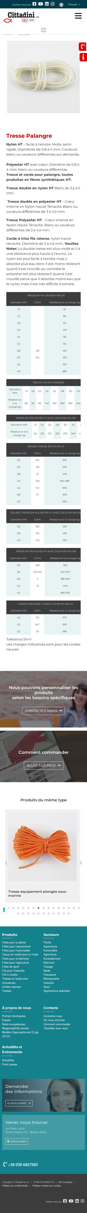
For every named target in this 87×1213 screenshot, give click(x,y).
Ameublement (52, 958)
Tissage (48, 966)
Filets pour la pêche (14, 942)
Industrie (49, 983)
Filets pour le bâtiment (15, 958)
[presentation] (6, 863)
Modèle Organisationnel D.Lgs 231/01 (20, 1034)
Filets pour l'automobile (16, 950)
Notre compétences (13, 1024)
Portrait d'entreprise (14, 1016)
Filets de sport (10, 966)
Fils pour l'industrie (13, 970)
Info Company (65, 1182)
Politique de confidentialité (15, 1185)
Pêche (47, 942)
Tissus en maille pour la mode (20, 954)
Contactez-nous (53, 1016)
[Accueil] (41, 17)
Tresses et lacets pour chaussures (15, 980)
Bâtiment (49, 962)
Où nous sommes (54, 1020)
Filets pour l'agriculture (15, 962)
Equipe (6, 1020)
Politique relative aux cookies (46, 1185)
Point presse (9, 1064)
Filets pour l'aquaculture (16, 946)
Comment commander (57, 1024)
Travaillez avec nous (56, 1028)
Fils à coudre (10, 974)
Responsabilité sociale (15, 1028)
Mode (47, 970)
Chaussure (50, 974)
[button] (8, 908)
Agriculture (50, 954)
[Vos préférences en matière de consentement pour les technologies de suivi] (4, 910)
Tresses (6, 991)
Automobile (50, 950)
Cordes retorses (11, 987)
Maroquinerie (51, 978)
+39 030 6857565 (22, 1164)
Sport (47, 987)
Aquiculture (50, 946)
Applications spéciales (57, 991)
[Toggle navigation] (43, 30)
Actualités (8, 1060)
